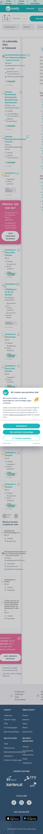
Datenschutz (7, 443)
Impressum (36, 443)
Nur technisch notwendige (21, 432)
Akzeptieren (21, 426)
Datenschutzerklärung (17, 415)
